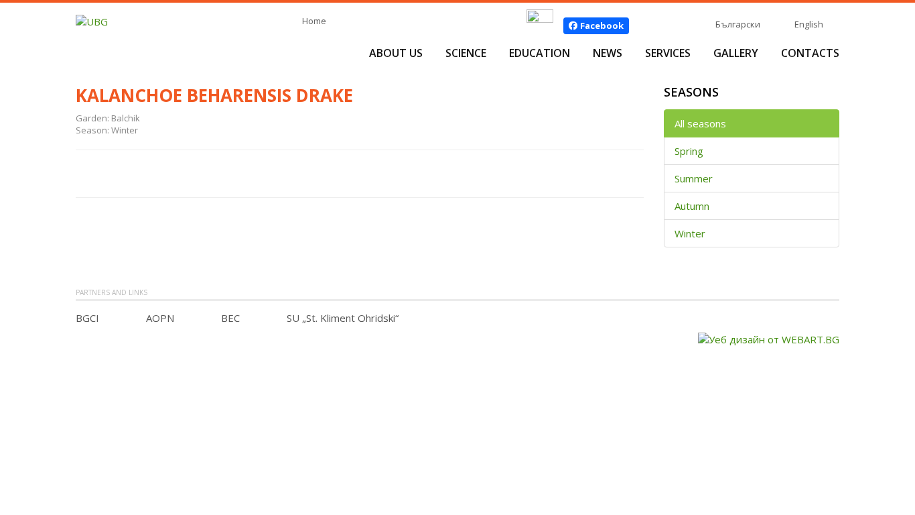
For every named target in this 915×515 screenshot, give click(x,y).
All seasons (700, 123)
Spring (689, 151)
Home (314, 21)
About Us (396, 53)
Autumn (692, 206)
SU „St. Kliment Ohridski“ (343, 318)
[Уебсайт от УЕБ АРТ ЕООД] (768, 338)
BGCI (87, 318)
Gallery (735, 53)
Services (668, 53)
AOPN (160, 318)
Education (539, 53)
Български (737, 24)
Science (465, 53)
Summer (694, 178)
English (808, 24)
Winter (690, 233)
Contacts (810, 53)
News (607, 53)
